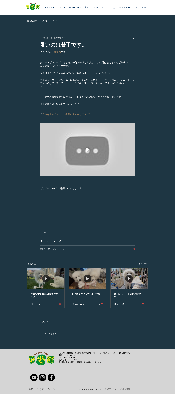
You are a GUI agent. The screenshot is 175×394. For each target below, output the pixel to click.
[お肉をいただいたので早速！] (87, 278)
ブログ (45, 20)
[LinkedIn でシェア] (54, 241)
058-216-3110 (69, 355)
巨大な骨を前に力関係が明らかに (45, 295)
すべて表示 (143, 263)
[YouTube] (34, 377)
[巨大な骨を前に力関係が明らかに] (45, 278)
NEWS (55, 20)
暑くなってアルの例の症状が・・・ (127, 295)
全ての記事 (32, 20)
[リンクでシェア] (60, 241)
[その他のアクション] (133, 37)
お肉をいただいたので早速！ (87, 294)
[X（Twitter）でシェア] (47, 241)
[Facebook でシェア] (41, 241)
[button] (144, 21)
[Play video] (87, 149)
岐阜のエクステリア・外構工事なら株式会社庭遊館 (108, 389)
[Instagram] (42, 377)
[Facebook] (51, 377)
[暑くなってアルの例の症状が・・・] (129, 278)
